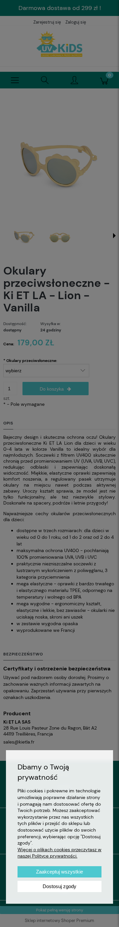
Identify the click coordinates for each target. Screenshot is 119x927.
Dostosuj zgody (59, 886)
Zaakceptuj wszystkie (59, 871)
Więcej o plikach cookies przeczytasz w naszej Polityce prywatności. (59, 853)
